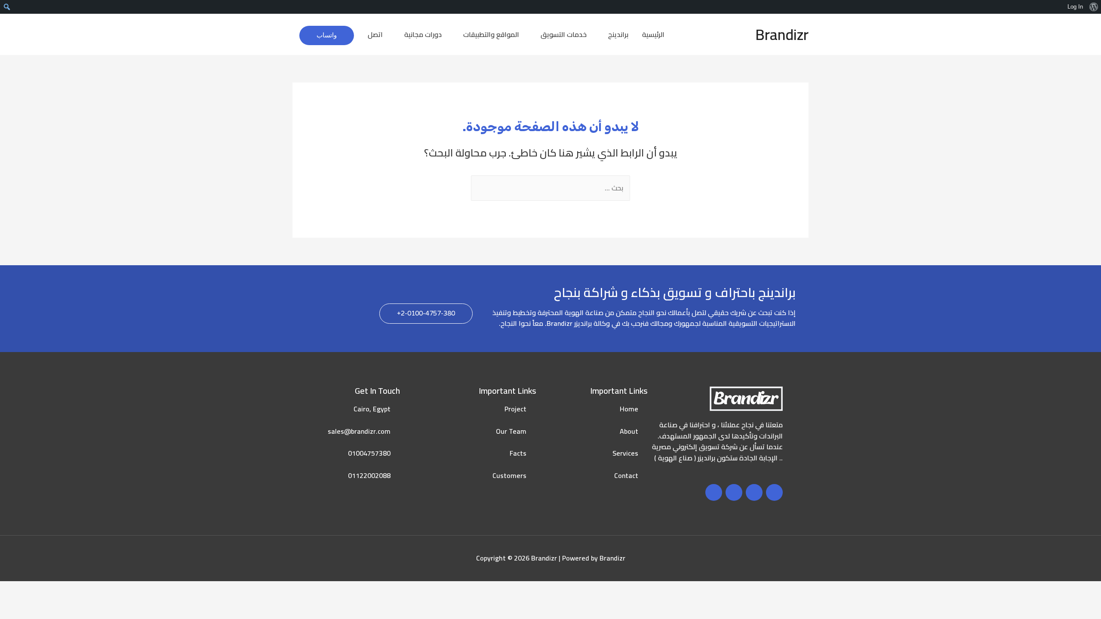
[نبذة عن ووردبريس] (1093, 7)
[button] (426, 313)
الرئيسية (653, 34)
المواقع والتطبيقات (491, 34)
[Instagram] (734, 492)
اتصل (375, 34)
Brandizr (782, 34)
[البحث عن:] (550, 187)
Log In (1075, 6)
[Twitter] (754, 492)
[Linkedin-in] (713, 492)
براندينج (618, 34)
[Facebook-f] (774, 492)
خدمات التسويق (564, 34)
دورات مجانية (423, 34)
